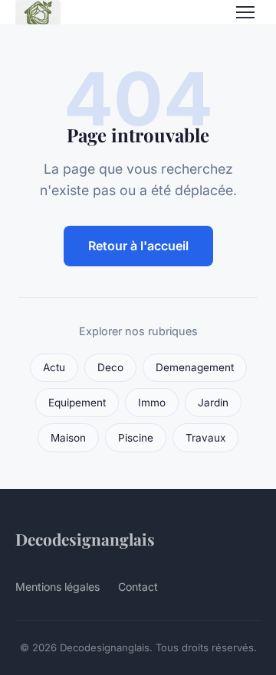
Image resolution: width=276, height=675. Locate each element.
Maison (68, 438)
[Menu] (245, 12)
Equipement (77, 402)
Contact (138, 586)
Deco (110, 367)
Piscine (135, 438)
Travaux (205, 438)
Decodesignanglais (85, 538)
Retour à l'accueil (138, 245)
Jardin (213, 402)
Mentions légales (57, 586)
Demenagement (195, 367)
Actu (54, 367)
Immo (152, 402)
